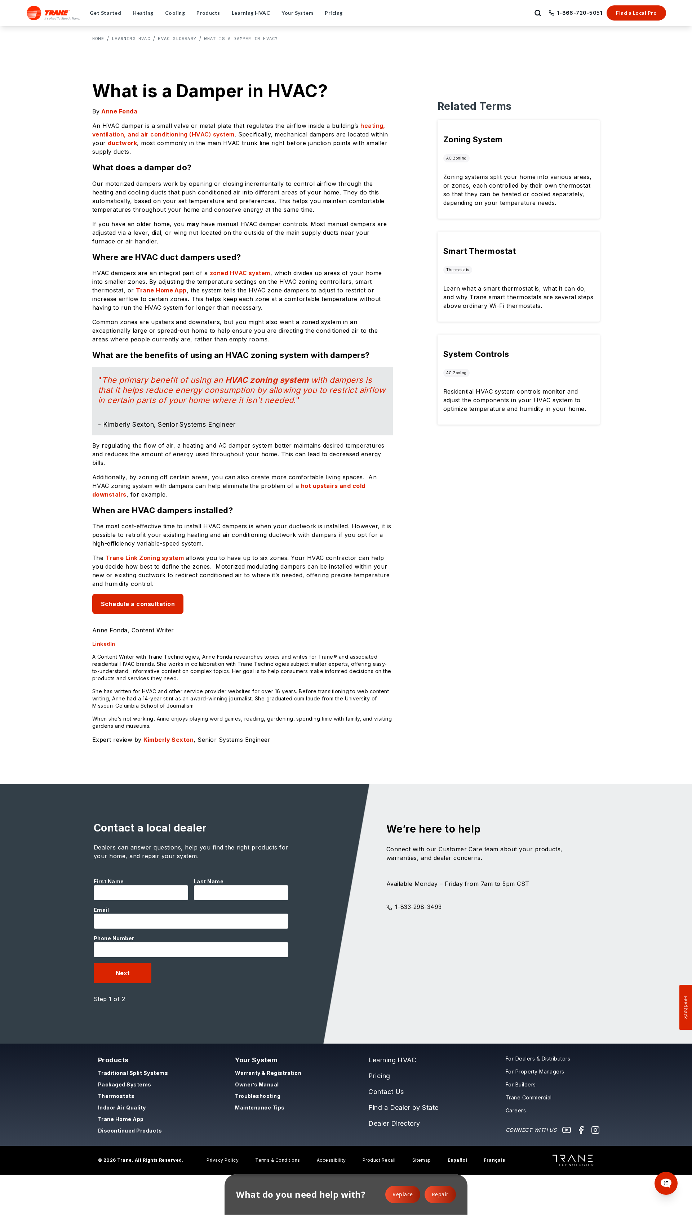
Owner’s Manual (257, 1084)
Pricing (379, 1076)
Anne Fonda (119, 111)
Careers (516, 1110)
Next (123, 973)
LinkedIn (103, 644)
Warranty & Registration (268, 1073)
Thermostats (116, 1096)
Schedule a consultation (138, 604)
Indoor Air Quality (122, 1107)
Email (101, 910)
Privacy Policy (223, 1160)
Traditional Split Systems (133, 1073)
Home (98, 38)
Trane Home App (161, 290)
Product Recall (379, 1160)
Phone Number (114, 938)
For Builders (521, 1084)
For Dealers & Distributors (538, 1058)
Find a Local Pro (636, 13)
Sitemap (421, 1160)
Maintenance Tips (260, 1107)
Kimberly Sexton (168, 739)
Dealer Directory (394, 1123)
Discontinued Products (130, 1130)
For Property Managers (535, 1071)
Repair (440, 1194)
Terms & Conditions (277, 1160)
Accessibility (331, 1160)
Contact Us (386, 1091)
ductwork (122, 143)
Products (113, 1060)
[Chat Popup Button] (666, 1183)
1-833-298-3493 (418, 906)
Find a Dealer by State (403, 1107)
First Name (109, 881)
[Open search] (537, 13)
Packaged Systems (124, 1084)
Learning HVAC (131, 38)
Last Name (208, 881)
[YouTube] (566, 1130)
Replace (402, 1194)
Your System (256, 1060)
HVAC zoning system (267, 380)
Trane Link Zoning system (145, 557)
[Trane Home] (53, 13)
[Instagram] (595, 1130)
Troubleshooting (257, 1096)
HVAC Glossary (177, 38)
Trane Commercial (529, 1097)
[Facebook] (581, 1130)
